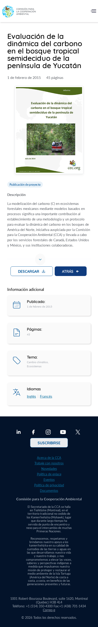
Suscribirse (49, 442)
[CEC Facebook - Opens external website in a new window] (33, 432)
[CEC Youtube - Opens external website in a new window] (63, 432)
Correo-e (49, 610)
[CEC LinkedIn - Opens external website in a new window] (18, 432)
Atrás (67, 271)
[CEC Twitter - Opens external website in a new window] (78, 432)
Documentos (49, 490)
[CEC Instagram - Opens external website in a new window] (48, 432)
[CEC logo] (19, 12)
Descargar (28, 271)
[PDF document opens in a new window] (49, 130)
